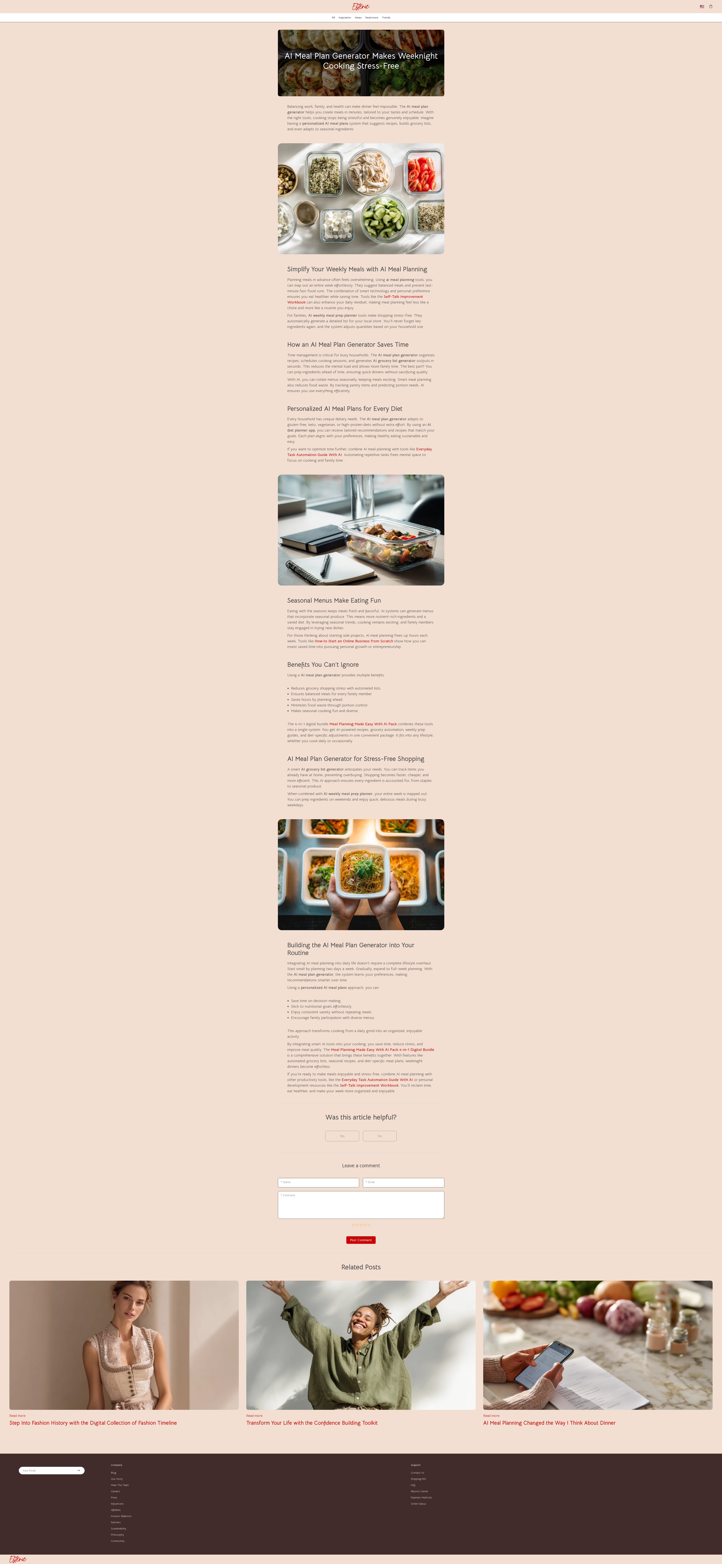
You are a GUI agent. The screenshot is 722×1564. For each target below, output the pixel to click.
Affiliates (116, 1510)
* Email (370, 1182)
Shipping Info (418, 1479)
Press (114, 1497)
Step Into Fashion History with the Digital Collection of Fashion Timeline (93, 1423)
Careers (115, 1491)
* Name (285, 1182)
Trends (386, 17)
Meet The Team (120, 1485)
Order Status (418, 1503)
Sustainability (118, 1528)
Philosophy (117, 1534)
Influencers (117, 1503)
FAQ (413, 1485)
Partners (116, 1522)
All (333, 17)
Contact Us (417, 1472)
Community (117, 1541)
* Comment (288, 1195)
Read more (371, 17)
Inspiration (345, 17)
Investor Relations (121, 1516)
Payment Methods (421, 1497)
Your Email (29, 1470)
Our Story (117, 1479)
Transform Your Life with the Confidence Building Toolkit (312, 1423)
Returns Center (419, 1491)
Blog (113, 1472)
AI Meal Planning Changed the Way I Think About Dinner (549, 1423)
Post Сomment (361, 1240)
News (358, 17)
